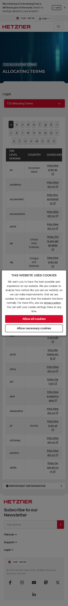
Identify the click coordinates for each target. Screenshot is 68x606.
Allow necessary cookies (34, 328)
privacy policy (52, 302)
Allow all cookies (34, 319)
